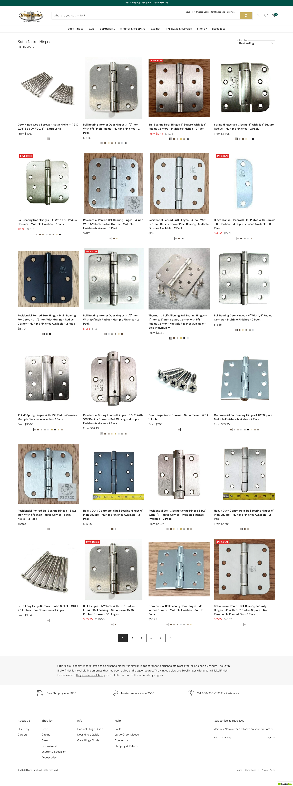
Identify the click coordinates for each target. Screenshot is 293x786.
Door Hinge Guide (88, 734)
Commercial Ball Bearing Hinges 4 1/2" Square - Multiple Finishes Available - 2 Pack (244, 417)
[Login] (258, 15)
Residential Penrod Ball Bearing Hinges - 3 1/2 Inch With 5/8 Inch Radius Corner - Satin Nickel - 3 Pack (47, 515)
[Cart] (273, 15)
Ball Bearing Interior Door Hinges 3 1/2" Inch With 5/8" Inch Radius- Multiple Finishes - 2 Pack (111, 129)
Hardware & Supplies (179, 29)
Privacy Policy (268, 770)
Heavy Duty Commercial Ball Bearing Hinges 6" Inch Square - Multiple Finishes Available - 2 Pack (113, 515)
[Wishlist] (266, 16)
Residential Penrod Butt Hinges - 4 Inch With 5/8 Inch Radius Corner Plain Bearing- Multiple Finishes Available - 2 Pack (179, 224)
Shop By (202, 29)
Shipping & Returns (127, 746)
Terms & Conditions (246, 770)
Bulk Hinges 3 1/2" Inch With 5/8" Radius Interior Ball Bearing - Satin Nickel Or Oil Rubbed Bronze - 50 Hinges (108, 610)
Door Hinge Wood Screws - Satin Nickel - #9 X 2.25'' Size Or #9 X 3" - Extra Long (48, 126)
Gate (91, 29)
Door (44, 729)
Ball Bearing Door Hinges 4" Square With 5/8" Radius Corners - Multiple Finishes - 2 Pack (177, 126)
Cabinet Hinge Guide (90, 729)
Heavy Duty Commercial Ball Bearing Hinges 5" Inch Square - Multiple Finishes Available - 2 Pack (244, 515)
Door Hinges (75, 29)
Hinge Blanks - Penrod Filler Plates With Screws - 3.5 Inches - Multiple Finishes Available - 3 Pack (244, 224)
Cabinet (156, 29)
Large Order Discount (128, 734)
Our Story (24, 729)
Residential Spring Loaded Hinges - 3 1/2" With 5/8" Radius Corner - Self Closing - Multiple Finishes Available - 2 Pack (113, 419)
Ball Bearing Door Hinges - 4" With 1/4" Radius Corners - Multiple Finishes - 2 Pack (243, 317)
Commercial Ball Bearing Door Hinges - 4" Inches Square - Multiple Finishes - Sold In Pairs (176, 610)
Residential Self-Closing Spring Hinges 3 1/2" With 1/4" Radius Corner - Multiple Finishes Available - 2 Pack (177, 515)
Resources (218, 29)
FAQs (118, 729)
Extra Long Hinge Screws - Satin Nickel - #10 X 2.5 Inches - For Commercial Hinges (48, 608)
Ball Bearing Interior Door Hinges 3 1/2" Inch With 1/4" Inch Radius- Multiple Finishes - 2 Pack (111, 319)
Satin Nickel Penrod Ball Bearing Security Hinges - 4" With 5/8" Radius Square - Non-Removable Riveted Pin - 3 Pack (242, 610)
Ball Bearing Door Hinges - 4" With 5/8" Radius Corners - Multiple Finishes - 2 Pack (47, 222)
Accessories (49, 757)
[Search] (246, 15)
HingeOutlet (32, 770)
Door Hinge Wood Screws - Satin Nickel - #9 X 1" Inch (179, 417)
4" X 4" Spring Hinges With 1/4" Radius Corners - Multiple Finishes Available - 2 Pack (48, 417)
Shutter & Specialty (132, 29)
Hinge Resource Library (90, 675)
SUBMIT (271, 738)
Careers (22, 734)
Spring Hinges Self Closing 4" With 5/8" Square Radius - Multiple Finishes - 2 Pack (244, 126)
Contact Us (122, 740)
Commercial (107, 29)
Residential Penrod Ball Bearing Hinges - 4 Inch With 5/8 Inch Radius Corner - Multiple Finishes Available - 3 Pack (113, 224)
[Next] (170, 638)
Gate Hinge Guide (88, 740)
